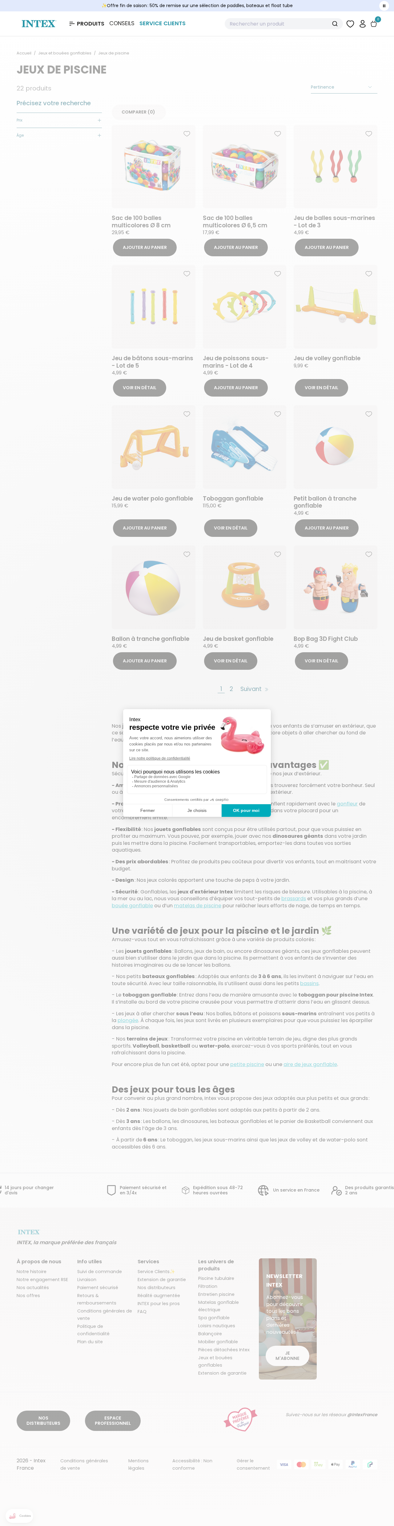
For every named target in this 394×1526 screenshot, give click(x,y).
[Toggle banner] (384, 6)
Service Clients (162, 23)
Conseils (122, 23)
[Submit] (335, 23)
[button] (362, 23)
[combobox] (284, 23)
